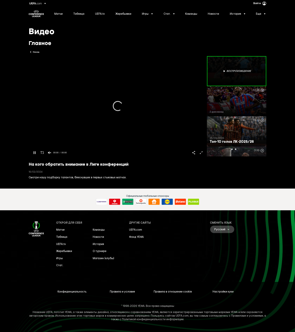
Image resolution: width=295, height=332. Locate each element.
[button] (147, 13)
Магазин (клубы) (103, 258)
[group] (49, 152)
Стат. (59, 265)
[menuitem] (59, 13)
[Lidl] (167, 202)
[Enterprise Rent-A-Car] (127, 202)
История (98, 243)
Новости (98, 236)
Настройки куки (223, 291)
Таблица (61, 236)
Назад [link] (36, 52)
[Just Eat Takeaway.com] (154, 202)
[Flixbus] (193, 202)
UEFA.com (135, 229)
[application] (118, 106)
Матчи (60, 229)
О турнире (99, 251)
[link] (58, 13)
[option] (236, 71)
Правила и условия (122, 291)
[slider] (118, 147)
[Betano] (180, 202)
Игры (59, 258)
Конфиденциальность (72, 291)
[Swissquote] (140, 202)
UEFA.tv (61, 243)
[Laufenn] (101, 202)
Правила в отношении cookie (173, 291)
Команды (99, 229)
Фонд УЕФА (136, 236)
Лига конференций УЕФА (36, 13)
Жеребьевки (64, 251)
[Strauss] (114, 202)
